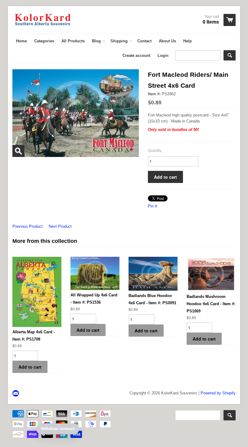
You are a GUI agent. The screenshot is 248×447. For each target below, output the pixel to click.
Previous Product (27, 226)
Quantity (155, 150)
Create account (136, 55)
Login (163, 55)
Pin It (152, 206)
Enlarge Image (18, 151)
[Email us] (16, 393)
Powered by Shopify (218, 393)
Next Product (60, 226)
